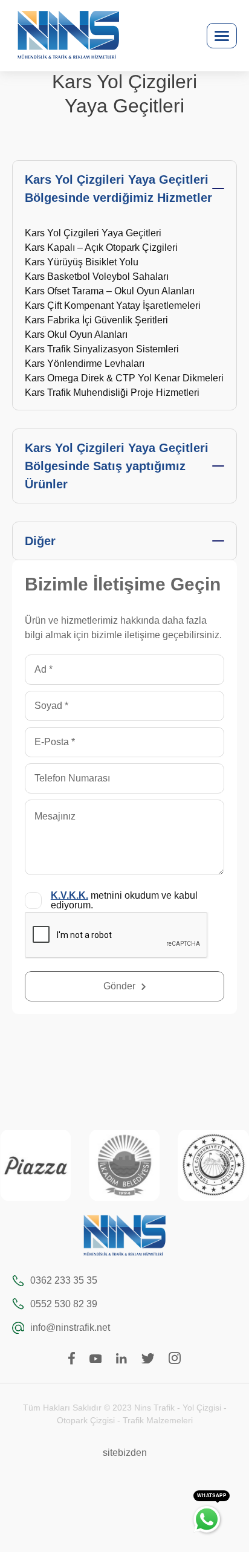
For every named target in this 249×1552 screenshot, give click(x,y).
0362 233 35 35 (63, 1280)
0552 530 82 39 (63, 1304)
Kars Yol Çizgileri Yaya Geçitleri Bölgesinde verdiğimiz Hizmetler (118, 188)
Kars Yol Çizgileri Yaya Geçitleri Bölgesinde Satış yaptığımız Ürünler (117, 466)
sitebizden (125, 1452)
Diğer (40, 541)
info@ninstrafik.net (70, 1327)
